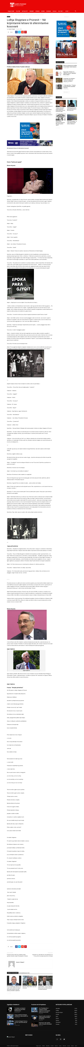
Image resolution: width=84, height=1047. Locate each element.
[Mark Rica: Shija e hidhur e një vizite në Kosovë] (30, 981)
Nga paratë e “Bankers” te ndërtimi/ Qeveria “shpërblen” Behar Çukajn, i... (69, 73)
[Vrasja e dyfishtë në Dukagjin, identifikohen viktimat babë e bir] (10, 1016)
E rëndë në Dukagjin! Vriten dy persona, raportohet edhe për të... (21, 1022)
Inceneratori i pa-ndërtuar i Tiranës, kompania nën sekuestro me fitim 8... (69, 80)
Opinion (37, 11)
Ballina (8, 14)
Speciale (12, 14)
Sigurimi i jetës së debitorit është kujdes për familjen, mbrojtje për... (45, 1017)
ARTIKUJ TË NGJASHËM (13, 973)
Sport (67, 11)
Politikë (18, 11)
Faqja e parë (11, 11)
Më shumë (66, 92)
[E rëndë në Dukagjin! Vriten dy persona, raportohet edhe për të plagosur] (10, 1022)
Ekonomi (48, 11)
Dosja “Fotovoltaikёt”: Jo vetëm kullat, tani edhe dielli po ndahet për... (72, 122)
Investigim (69, 119)
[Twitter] (64, 1039)
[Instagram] (60, 1039)
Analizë (57, 119)
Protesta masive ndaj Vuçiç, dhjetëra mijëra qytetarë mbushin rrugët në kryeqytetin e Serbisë (17, 955)
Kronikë (32, 11)
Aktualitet (25, 11)
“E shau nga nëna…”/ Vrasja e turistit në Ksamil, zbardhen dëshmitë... (69, 86)
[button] (75, 11)
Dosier (43, 11)
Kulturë (60, 11)
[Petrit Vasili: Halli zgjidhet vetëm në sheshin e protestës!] (34, 1024)
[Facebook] (57, 1039)
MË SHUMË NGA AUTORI (24, 973)
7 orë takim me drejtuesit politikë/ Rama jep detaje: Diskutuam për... (20, 1009)
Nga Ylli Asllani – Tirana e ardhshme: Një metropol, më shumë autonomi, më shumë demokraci (45, 988)
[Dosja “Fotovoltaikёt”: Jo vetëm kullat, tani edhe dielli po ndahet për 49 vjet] (72, 117)
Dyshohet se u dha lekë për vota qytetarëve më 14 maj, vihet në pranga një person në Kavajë (42, 955)
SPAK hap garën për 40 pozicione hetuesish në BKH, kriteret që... (71, 109)
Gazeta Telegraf (12, 29)
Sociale (54, 11)
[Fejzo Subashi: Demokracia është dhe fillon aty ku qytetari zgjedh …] (61, 117)
